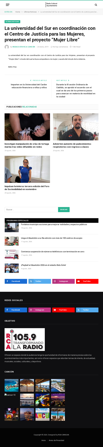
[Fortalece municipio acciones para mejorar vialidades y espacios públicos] (12, 227)
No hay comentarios (60, 47)
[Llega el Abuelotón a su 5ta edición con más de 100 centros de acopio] (12, 241)
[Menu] (7, 5)
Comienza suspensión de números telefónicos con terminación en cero (52, 252)
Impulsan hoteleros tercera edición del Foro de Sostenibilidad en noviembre (27, 188)
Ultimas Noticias (12, 21)
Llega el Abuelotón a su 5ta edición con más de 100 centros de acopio (51, 238)
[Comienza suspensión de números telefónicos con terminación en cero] (12, 254)
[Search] (95, 5)
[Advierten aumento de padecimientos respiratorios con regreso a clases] (75, 126)
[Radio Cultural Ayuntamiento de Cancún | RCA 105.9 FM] (51, 4)
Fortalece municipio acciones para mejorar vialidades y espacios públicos (54, 224)
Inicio (44, 440)
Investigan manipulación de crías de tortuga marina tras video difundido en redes (27, 145)
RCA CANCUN (63, 435)
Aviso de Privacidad (56, 440)
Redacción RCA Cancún (24, 47)
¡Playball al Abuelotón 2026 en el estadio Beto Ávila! (43, 265)
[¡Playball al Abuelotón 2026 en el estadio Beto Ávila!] (12, 268)
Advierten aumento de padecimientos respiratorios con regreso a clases (72, 145)
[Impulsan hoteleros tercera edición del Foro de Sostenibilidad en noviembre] (27, 169)
